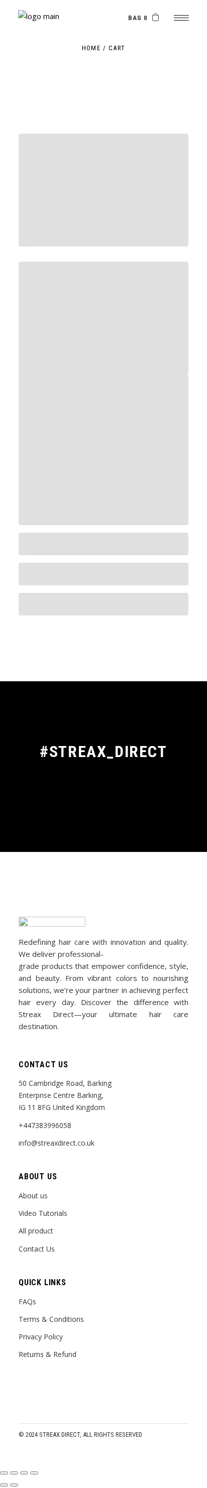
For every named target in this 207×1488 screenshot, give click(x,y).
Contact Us (37, 1249)
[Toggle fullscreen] (24, 1472)
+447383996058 (45, 1125)
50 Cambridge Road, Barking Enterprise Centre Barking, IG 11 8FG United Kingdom (65, 1095)
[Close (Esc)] (4, 1472)
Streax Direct (59, 1434)
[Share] (14, 1472)
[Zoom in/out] (34, 1472)
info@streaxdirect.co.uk (56, 1143)
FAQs (27, 1301)
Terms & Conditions (51, 1319)
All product (36, 1230)
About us (33, 1195)
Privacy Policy (41, 1336)
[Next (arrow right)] (14, 1484)
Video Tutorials (43, 1213)
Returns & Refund (47, 1354)
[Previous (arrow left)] (4, 1484)
